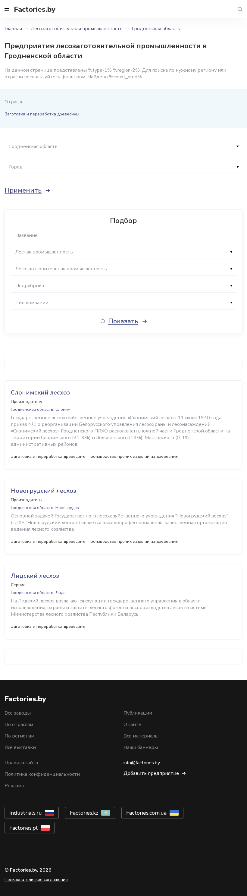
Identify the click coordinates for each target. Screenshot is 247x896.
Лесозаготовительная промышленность (77, 28)
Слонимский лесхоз (40, 392)
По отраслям (19, 724)
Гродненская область (156, 28)
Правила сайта (21, 762)
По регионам (19, 736)
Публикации (138, 713)
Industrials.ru (25, 812)
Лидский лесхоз (35, 576)
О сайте (132, 724)
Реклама (14, 785)
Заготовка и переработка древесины (42, 114)
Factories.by (34, 9)
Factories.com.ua (146, 812)
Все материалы (141, 736)
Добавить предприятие (151, 773)
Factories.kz (84, 812)
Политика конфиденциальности (42, 774)
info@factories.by (142, 762)
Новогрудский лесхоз (43, 491)
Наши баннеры (141, 747)
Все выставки (20, 747)
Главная (13, 28)
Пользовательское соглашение (36, 879)
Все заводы (18, 713)
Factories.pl (23, 828)
